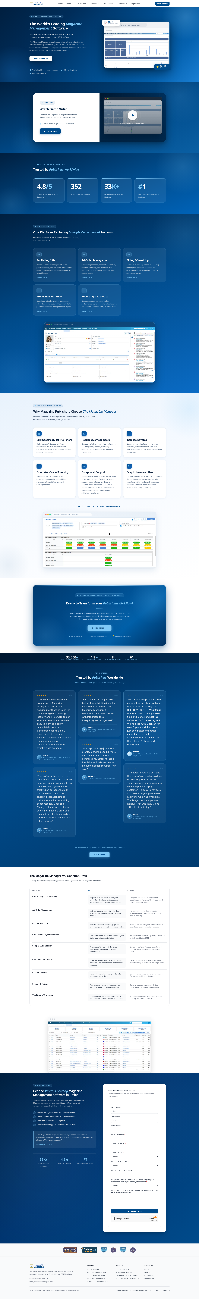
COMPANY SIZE (117, 1153)
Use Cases (108, 4)
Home (60, 4)
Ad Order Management (42, 910)
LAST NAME (116, 1116)
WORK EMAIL (116, 1125)
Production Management (97, 1281)
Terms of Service (162, 1290)
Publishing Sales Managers (127, 1275)
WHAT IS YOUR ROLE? (120, 1162)
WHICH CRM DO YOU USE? (121, 1171)
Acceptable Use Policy (141, 1290)
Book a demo (162, 4)
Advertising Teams (124, 1272)
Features (69, 4)
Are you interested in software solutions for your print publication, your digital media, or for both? (132, 1181)
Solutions (82, 4)
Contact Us (122, 4)
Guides (147, 1272)
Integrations (135, 4)
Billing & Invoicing (40, 923)
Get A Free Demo (134, 1211)
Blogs (146, 1269)
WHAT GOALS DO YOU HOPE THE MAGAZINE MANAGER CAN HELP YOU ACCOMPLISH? (134, 1191)
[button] (132, 117)
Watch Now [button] (52, 131)
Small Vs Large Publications (127, 1278)
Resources (95, 4)
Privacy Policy (122, 1290)
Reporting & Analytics (96, 1278)
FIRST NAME (116, 1107)
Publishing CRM (131, 660)
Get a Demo (99, 855)
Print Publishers (122, 1269)
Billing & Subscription (96, 1275)
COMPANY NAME (118, 1144)
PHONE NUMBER (118, 1135)
